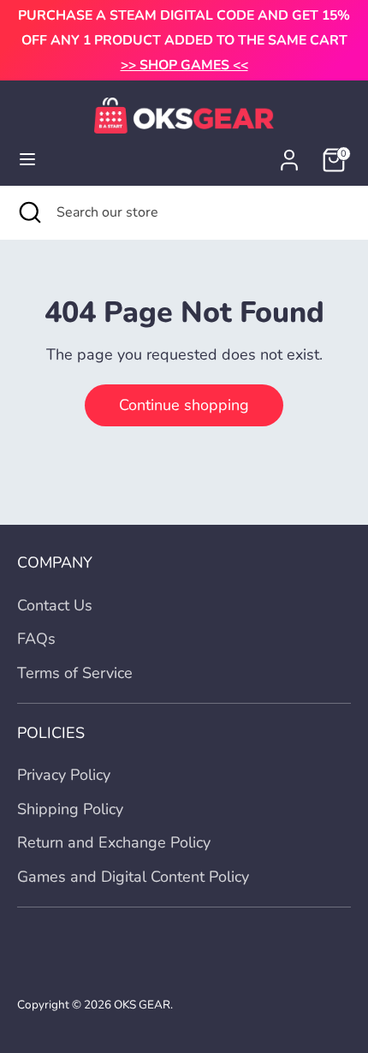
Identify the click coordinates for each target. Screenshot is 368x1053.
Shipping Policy (70, 809)
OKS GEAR (142, 1004)
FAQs (36, 638)
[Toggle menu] (27, 159)
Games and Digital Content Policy (133, 876)
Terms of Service (75, 673)
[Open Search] (28, 212)
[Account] (289, 155)
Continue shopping (184, 405)
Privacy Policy (63, 774)
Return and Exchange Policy (114, 842)
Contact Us (54, 605)
